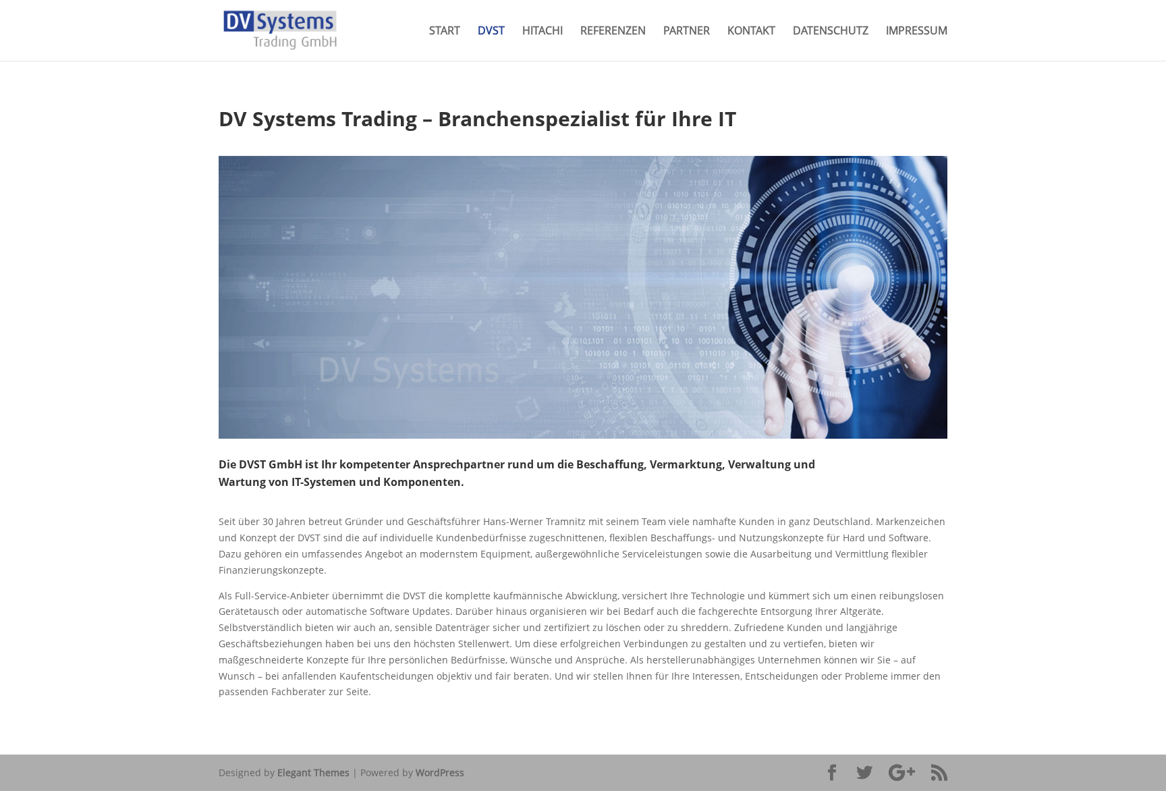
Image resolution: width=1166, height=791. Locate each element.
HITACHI (542, 32)
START (444, 32)
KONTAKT (751, 32)
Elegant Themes (313, 772)
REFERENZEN (613, 32)
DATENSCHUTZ (830, 32)
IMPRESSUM (916, 32)
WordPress (440, 772)
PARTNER (686, 32)
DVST (491, 32)
